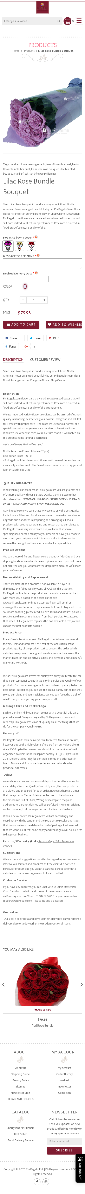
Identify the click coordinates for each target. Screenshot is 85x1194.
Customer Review (45, 360)
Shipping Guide (20, 1074)
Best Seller (20, 1134)
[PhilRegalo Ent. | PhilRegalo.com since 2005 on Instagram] (45, 1181)
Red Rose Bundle (42, 1026)
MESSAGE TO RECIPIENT (18, 256)
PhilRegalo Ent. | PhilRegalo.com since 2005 (52, 1169)
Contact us (64, 1092)
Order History (64, 1074)
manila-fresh (21, 173)
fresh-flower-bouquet (59, 164)
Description (13, 360)
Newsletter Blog (20, 1092)
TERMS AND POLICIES (20, 1099)
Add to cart (23, 324)
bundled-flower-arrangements (28, 164)
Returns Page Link (49, 841)
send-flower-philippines (43, 173)
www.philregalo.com (15, 602)
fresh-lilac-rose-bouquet (45, 169)
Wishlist (64, 1080)
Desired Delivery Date (17, 273)
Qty (6, 300)
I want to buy (17, 237)
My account (64, 1067)
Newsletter (64, 1086)
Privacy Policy (21, 1080)
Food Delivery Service (20, 1140)
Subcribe (64, 1150)
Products (42, 46)
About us (20, 1067)
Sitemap (20, 1086)
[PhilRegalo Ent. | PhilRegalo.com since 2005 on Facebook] (37, 1181)
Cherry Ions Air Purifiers (20, 1127)
